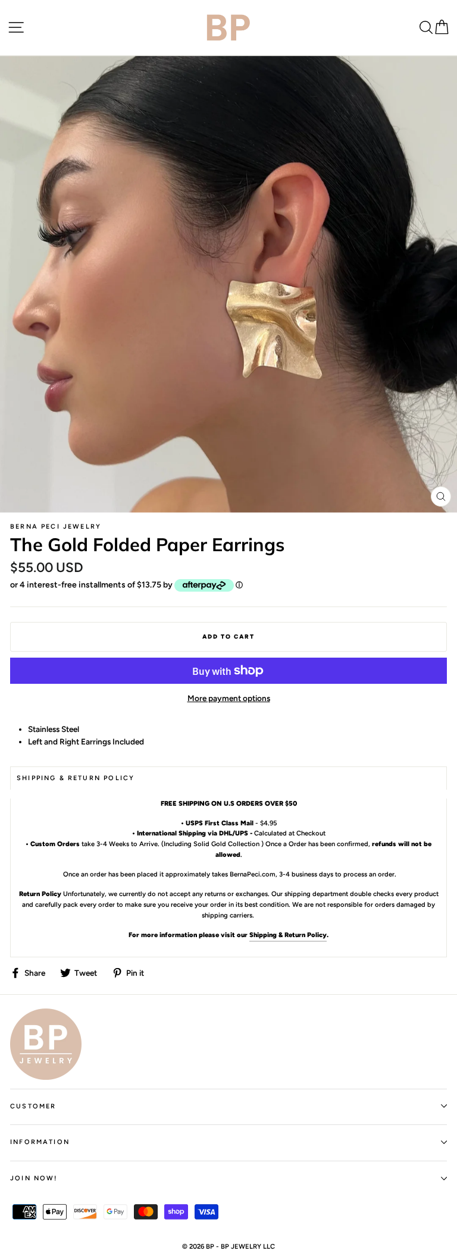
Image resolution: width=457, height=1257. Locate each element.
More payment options (228, 698)
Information (40, 1142)
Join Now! (34, 1178)
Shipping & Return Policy (288, 935)
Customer (33, 1106)
